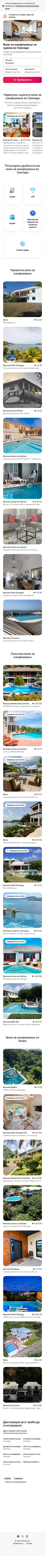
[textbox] (12, 71)
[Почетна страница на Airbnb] (5, 16)
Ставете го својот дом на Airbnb (21, 16)
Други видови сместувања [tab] (15, 1431)
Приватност (18, 1543)
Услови (29, 1543)
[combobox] (22, 63)
